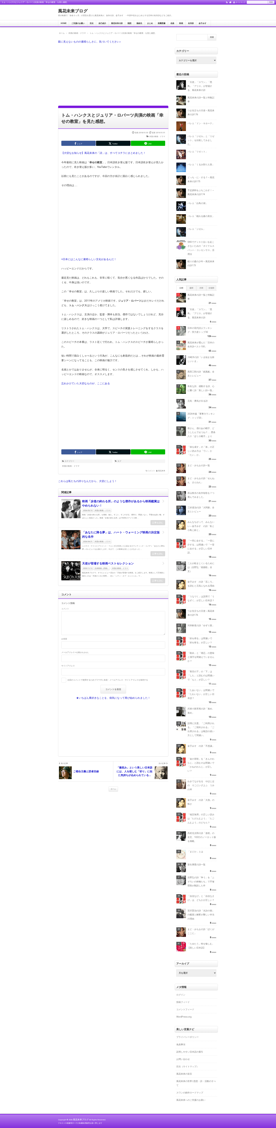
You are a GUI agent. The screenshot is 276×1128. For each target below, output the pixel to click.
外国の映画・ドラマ (157, 136)
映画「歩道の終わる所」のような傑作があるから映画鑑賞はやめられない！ (121, 503)
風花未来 (161, 471)
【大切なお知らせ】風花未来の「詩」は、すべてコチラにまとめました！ (103, 152)
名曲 (172, 23)
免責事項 (180, 1044)
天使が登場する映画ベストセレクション (108, 563)
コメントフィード (185, 1009)
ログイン (180, 994)
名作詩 (191, 23)
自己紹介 (102, 23)
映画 (181, 23)
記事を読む (157, 522)
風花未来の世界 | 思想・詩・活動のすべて (196, 1083)
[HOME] (230, 2)
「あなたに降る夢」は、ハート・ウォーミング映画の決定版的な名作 (121, 534)
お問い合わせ (183, 1059)
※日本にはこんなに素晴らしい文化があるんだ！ (88, 259)
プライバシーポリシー (187, 1037)
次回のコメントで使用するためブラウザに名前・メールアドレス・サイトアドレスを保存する (107, 680)
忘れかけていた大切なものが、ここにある (85, 383)
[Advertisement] (113, 74)
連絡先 (139, 23)
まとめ (150, 23)
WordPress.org (184, 1016)
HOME (63, 23)
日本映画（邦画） (102, 568)
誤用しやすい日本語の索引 (189, 1052)
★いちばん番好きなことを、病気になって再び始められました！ (113, 697)
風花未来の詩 (117, 23)
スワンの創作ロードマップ (189, 1092)
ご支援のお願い (78, 23)
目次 (92, 23)
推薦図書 (161, 23)
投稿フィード (183, 1002)
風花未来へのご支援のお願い (190, 1100)
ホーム (113, 789)
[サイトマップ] (234, 2)
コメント (151, 471)
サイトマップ (240, 2)
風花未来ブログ (73, 10)
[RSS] (227, 2)
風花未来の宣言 (184, 1074)
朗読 (129, 23)
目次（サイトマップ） (187, 1066)
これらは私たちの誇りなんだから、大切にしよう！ (87, 481)
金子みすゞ (203, 23)
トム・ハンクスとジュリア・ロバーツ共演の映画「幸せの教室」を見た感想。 (112, 118)
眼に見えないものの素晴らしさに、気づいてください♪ (89, 41)
